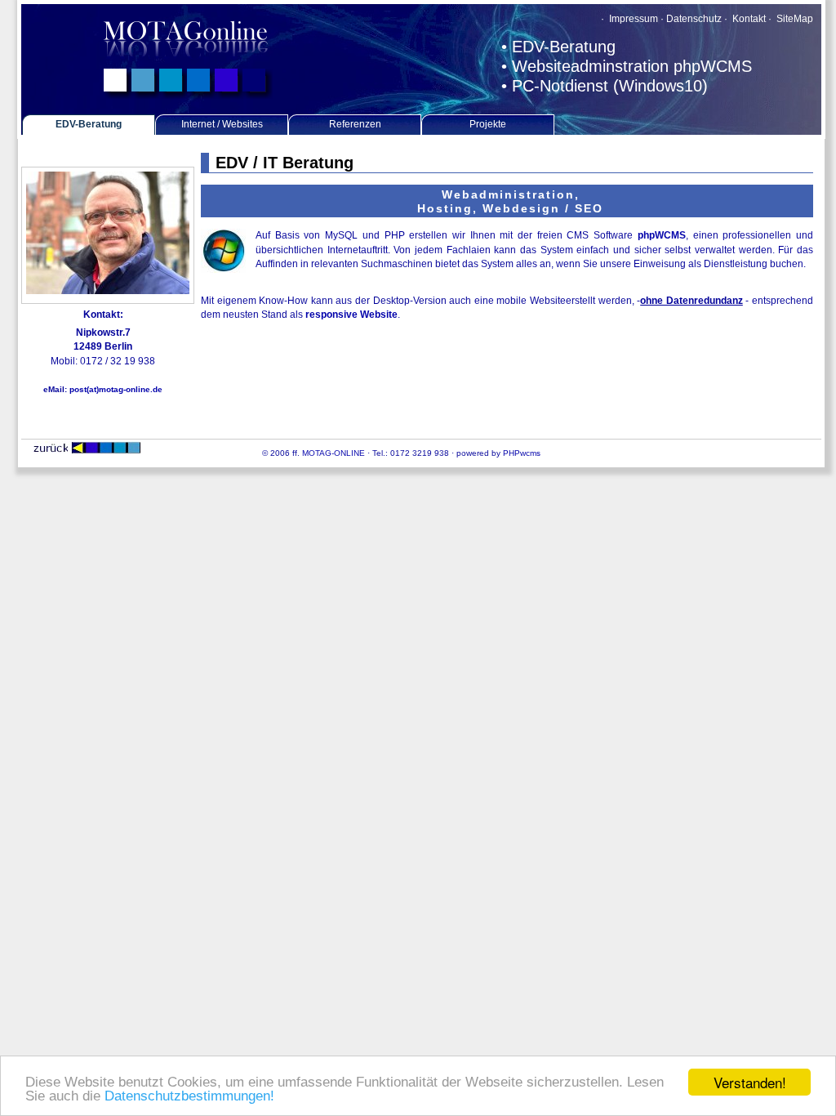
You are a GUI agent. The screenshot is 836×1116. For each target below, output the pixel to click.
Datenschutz (694, 19)
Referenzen (355, 124)
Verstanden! (750, 1082)
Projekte (487, 124)
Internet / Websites (222, 124)
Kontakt (748, 19)
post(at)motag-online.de (115, 389)
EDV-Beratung (89, 124)
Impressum (632, 19)
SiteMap (794, 19)
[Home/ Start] (188, 96)
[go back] (86, 450)
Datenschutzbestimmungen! (189, 1096)
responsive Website (351, 314)
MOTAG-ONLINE (333, 453)
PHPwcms (521, 453)
